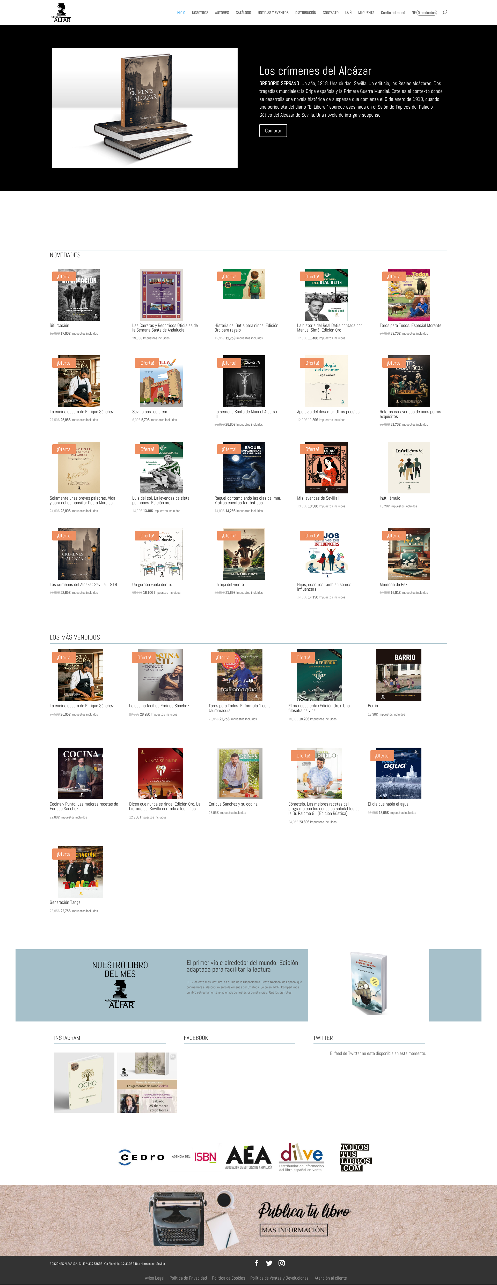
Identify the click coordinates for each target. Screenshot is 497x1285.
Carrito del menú (393, 13)
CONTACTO (331, 13)
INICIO (181, 13)
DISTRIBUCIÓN (305, 13)
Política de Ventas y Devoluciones (279, 1278)
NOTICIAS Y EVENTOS (273, 13)
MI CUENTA (366, 13)
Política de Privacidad (188, 1278)
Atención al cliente (331, 1278)
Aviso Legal (154, 1278)
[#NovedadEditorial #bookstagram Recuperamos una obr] (84, 1083)
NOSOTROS (200, 13)
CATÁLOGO (243, 13)
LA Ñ (348, 13)
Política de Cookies (228, 1278)
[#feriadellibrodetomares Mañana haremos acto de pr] (147, 1083)
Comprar (273, 130)
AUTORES (222, 13)
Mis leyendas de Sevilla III (316, 70)
